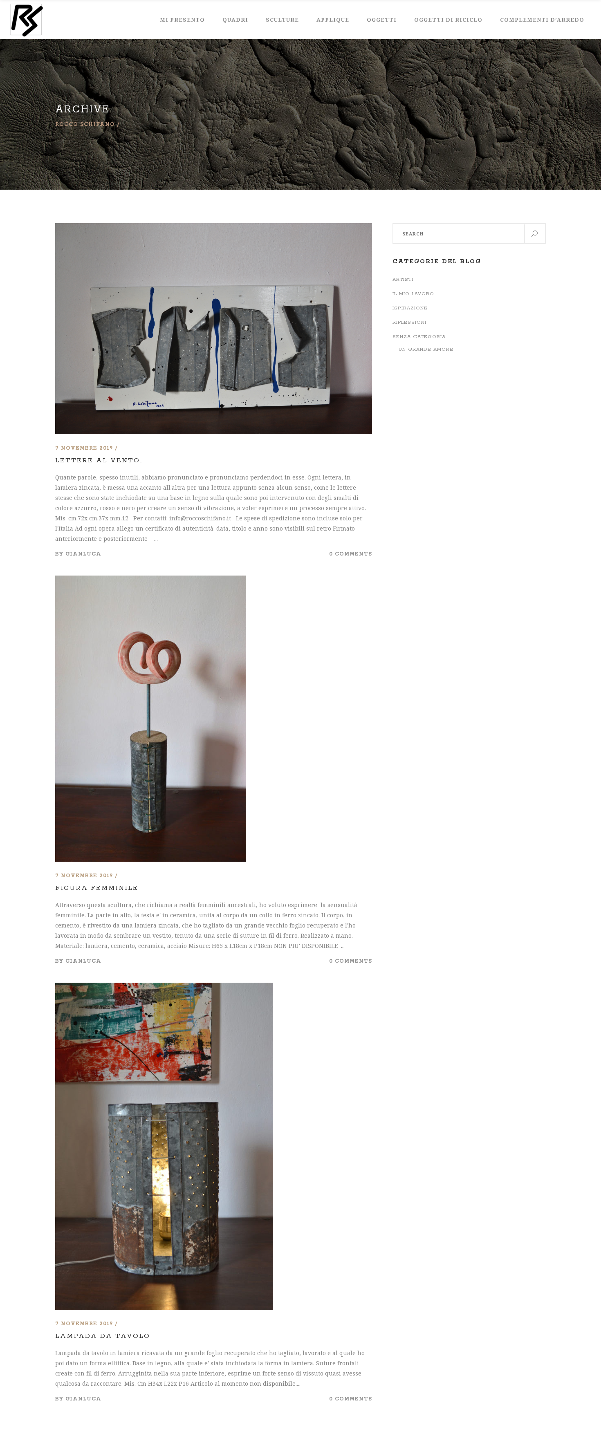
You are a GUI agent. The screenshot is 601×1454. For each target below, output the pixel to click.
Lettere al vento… (99, 460)
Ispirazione (410, 308)
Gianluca (83, 554)
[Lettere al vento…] (213, 228)
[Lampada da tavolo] (164, 988)
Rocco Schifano (85, 124)
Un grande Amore (426, 349)
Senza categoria (419, 337)
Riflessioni (409, 322)
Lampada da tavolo (102, 1336)
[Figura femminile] (150, 581)
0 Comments (350, 554)
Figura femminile (96, 888)
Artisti (402, 279)
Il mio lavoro (413, 294)
